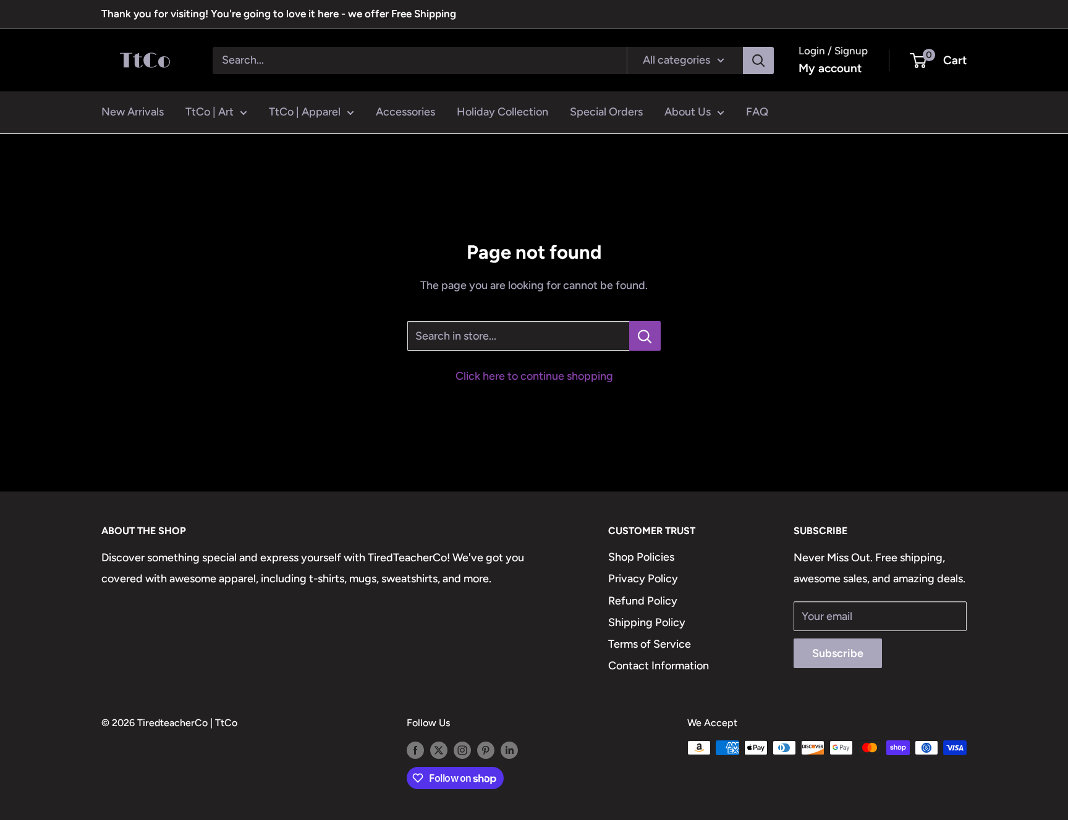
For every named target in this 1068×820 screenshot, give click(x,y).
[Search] (758, 59)
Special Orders (606, 112)
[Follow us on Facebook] (415, 749)
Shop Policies (641, 557)
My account (830, 68)
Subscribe (837, 653)
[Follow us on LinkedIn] (509, 749)
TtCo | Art (209, 112)
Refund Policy (642, 601)
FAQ (757, 112)
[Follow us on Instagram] (462, 749)
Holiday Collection (502, 112)
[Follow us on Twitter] (438, 749)
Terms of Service (649, 644)
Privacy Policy (643, 578)
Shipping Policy (646, 622)
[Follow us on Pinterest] (485, 749)
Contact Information (658, 665)
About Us (687, 112)
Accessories (405, 112)
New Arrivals (132, 112)
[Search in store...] (645, 336)
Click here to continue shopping (534, 376)
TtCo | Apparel (305, 112)
